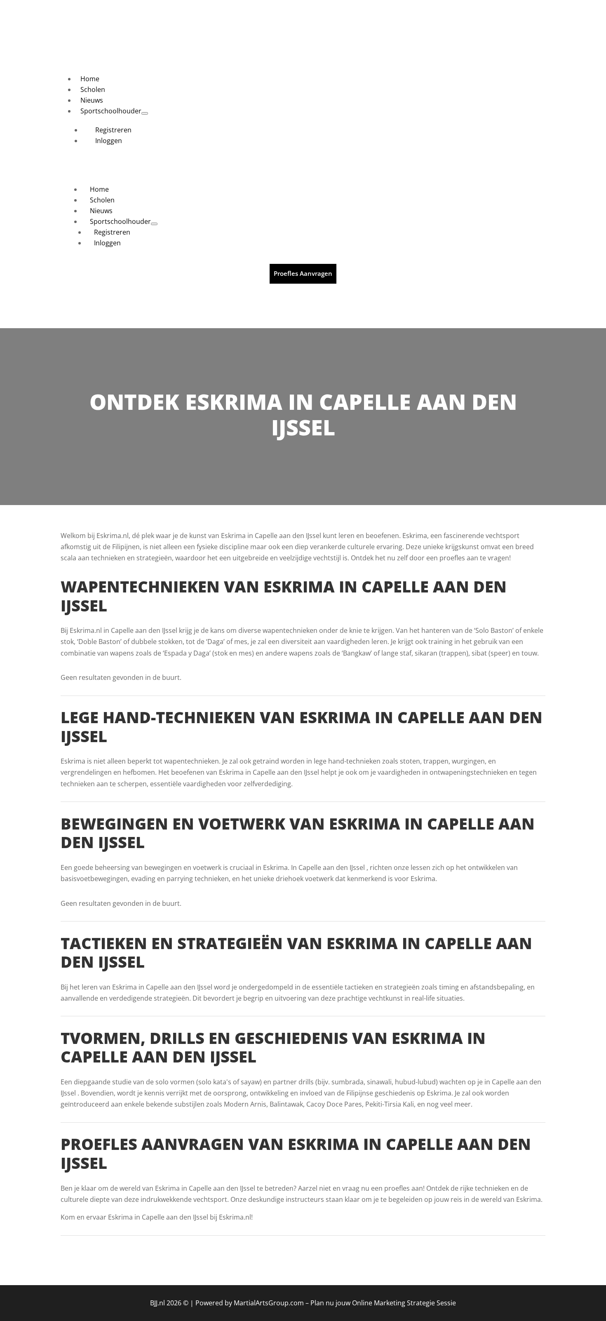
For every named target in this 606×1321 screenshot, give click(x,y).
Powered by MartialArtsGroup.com (249, 1302)
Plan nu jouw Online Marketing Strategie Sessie (383, 1302)
